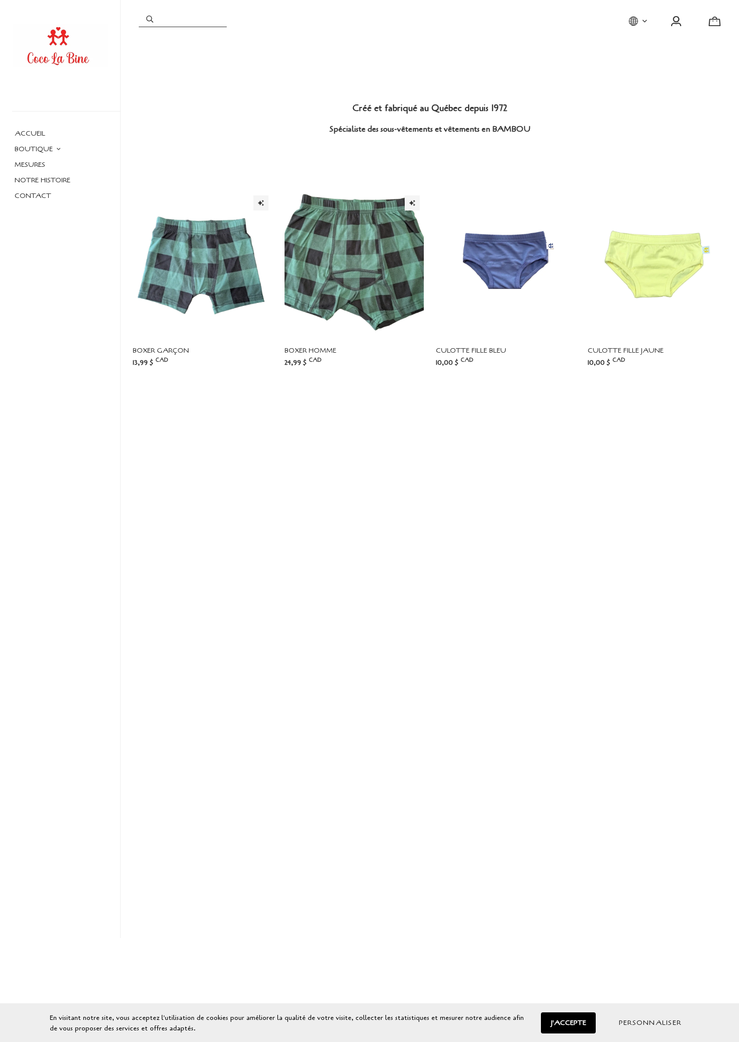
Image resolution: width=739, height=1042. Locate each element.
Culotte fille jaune (626, 350)
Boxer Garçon (161, 350)
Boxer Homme (310, 350)
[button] (650, 1023)
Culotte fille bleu (471, 350)
